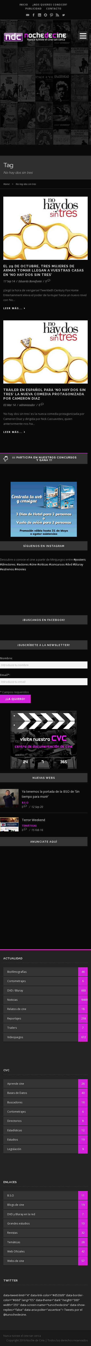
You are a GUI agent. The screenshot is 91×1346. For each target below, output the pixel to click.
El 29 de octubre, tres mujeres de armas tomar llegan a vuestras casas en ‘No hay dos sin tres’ (43, 270)
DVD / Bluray (15, 990)
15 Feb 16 (37, 830)
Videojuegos (15, 1037)
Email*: (5, 675)
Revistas (12, 1233)
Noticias (12, 1000)
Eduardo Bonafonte (30, 281)
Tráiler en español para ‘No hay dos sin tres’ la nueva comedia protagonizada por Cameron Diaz (44, 394)
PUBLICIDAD (33, 8)
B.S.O (25, 802)
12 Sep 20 (37, 807)
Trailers (12, 1028)
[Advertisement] (45, 99)
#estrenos (7, 569)
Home (6, 184)
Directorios (14, 1121)
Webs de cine (15, 1261)
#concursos (57, 564)
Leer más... (12, 308)
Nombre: (6, 658)
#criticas (42, 564)
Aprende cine (15, 1084)
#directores (7, 564)
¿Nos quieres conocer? (49, 4)
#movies (20, 569)
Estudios (12, 1139)
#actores (23, 564)
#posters (80, 559)
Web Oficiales (16, 1251)
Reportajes (14, 1018)
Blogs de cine (15, 1205)
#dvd (68, 564)
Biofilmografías (17, 972)
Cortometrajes (16, 981)
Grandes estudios (18, 1223)
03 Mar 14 (9, 405)
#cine (33, 564)
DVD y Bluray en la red (21, 1214)
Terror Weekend (33, 820)
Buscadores (14, 1102)
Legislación (14, 1149)
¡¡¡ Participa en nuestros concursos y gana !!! (44, 459)
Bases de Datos (17, 1093)
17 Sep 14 (9, 281)
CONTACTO (53, 8)
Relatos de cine (16, 1009)
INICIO (23, 4)
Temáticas (29, 825)
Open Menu (83, 35)
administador (27, 405)
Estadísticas (14, 1130)
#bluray (78, 564)
